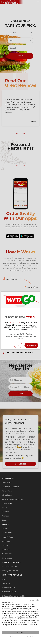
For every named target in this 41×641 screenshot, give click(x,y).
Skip (18, 345)
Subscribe (31, 345)
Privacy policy (34, 600)
